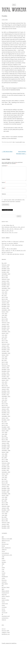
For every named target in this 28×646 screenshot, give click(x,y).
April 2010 (5, 423)
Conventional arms (7, 554)
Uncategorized (6, 616)
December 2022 (6, 304)
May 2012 (4, 401)
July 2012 (4, 398)
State (3, 605)
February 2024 (6, 279)
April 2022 (5, 319)
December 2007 (6, 466)
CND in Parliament (12, 248)
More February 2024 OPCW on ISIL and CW (13, 227)
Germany (4, 562)
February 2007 (6, 484)
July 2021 (4, 335)
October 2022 (5, 308)
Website (4, 194)
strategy (4, 607)
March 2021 (5, 342)
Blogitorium (5, 544)
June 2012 (4, 400)
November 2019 (6, 371)
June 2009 (4, 434)
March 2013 (5, 385)
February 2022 (6, 322)
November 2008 (6, 446)
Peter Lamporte (6, 250)
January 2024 (5, 281)
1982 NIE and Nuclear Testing (15, 254)
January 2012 (5, 409)
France (3, 560)
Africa (3, 542)
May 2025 (4, 263)
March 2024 (5, 277)
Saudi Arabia (5, 600)
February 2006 (6, 506)
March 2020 (5, 364)
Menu (14, 4)
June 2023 (4, 293)
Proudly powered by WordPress (9, 643)
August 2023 (5, 290)
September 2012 (6, 396)
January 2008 (5, 464)
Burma (3, 545)
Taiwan (3, 610)
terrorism (4, 612)
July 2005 (4, 513)
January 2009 (5, 443)
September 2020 (6, 353)
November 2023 (6, 284)
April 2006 (5, 502)
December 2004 (6, 526)
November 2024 (6, 270)
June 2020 (4, 358)
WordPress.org (6, 634)
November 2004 (6, 527)
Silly (13, 142)
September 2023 (6, 288)
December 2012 (6, 391)
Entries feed (5, 630)
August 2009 (5, 430)
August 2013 (5, 380)
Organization (5, 592)
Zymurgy (4, 619)
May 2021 (4, 338)
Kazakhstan (5, 576)
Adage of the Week (7, 538)
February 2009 (6, 441)
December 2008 (6, 445)
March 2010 (5, 425)
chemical (4, 549)
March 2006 (5, 504)
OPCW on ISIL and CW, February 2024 (12, 228)
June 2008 (4, 455)
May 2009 (4, 436)
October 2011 (5, 414)
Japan (3, 574)
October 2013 (5, 376)
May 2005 (4, 517)
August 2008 (5, 452)
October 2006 (5, 491)
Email (3, 188)
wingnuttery (5, 618)
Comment (5, 165)
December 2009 (6, 427)
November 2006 (6, 490)
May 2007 (4, 479)
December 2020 (6, 347)
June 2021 (4, 337)
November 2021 (6, 328)
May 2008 (4, 457)
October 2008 (5, 448)
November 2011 (6, 412)
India (3, 567)
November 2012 (6, 392)
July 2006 (4, 497)
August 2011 (5, 418)
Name (4, 182)
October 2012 (5, 394)
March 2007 (5, 482)
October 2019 (5, 373)
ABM (3, 536)
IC (2, 565)
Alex (3, 248)
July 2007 (4, 475)
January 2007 (5, 486)
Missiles (4, 580)
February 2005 (6, 522)
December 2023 (6, 282)
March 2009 (5, 439)
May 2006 (4, 500)
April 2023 (5, 297)
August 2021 (5, 333)
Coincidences (5, 553)
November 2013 (6, 374)
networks (4, 582)
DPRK (3, 558)
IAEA (3, 563)
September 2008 (6, 450)
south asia (5, 603)
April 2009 (5, 437)
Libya (3, 578)
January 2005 (5, 524)
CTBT (3, 556)
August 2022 (5, 311)
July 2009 (4, 432)
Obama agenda (5, 591)
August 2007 (5, 473)
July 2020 (4, 356)
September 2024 (6, 273)
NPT (3, 585)
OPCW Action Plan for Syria (9, 232)
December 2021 (6, 326)
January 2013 (5, 389)
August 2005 (5, 511)
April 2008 (5, 459)
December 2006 (6, 488)
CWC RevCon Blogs (7, 151)
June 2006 (4, 499)
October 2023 (5, 286)
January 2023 (5, 302)
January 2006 (5, 508)
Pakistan (4, 594)
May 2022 (4, 317)
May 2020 (4, 360)
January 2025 (5, 266)
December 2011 (6, 410)
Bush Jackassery (6, 547)
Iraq (3, 571)
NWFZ (3, 589)
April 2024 (5, 275)
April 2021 (5, 340)
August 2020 (5, 355)
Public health (6, 596)
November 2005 (6, 509)
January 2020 (5, 367)
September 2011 (6, 416)
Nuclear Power (6, 587)
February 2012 (6, 407)
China (3, 551)
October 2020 (5, 351)
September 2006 (6, 493)
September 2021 (6, 331)
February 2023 (6, 300)
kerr (24, 142)
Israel (3, 572)
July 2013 (4, 382)
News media (5, 583)
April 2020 (5, 362)
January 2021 (5, 346)
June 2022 (4, 315)
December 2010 (6, 419)
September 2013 (6, 378)
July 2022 (4, 313)
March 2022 (5, 320)
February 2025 (6, 264)
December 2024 (6, 268)
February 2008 (6, 463)
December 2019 (6, 369)
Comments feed (6, 632)
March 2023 (5, 299)
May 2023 (4, 295)
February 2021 (6, 344)
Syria (3, 609)
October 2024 (5, 272)
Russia (3, 598)
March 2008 (5, 461)
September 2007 (6, 472)
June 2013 (4, 383)
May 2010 (4, 421)
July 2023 (4, 291)
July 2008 (4, 454)
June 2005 (4, 515)
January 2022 (5, 324)
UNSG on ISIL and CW (7, 230)
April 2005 (5, 518)
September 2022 (6, 310)
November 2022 (6, 306)
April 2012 (5, 403)
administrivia (6, 540)
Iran (3, 569)
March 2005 (5, 520)
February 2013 (6, 387)
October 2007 (5, 470)
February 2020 (6, 365)
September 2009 (6, 428)
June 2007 (4, 477)
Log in (3, 628)
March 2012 (5, 405)
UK (2, 614)
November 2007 (6, 468)
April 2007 (5, 481)
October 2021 (5, 329)
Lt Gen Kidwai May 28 (8, 225)
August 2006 (5, 495)
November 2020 (6, 349)
